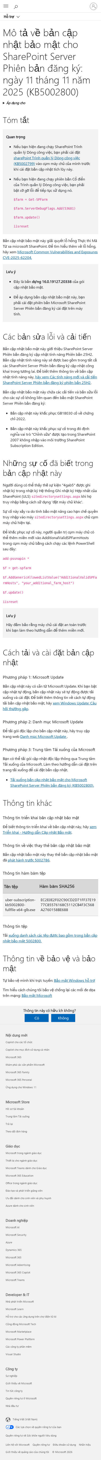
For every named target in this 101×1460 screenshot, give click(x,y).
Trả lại (9, 1124)
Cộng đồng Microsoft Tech (21, 1324)
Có (37, 1017)
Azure (9, 1242)
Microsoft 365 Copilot (18, 1272)
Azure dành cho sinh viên (20, 1205)
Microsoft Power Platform (20, 1339)
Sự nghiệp (11, 1376)
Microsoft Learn (14, 1309)
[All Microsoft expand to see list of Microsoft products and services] (6, 6)
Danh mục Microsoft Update (43, 736)
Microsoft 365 (13, 1057)
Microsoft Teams (15, 1280)
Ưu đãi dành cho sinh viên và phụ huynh (28, 1198)
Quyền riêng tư (41, 1444)
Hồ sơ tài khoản (15, 1109)
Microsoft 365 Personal (19, 1079)
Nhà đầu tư (12, 1406)
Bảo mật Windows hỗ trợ (74, 980)
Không (63, 1017)
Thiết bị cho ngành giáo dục (21, 1160)
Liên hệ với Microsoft (18, 1444)
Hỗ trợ (9, 16)
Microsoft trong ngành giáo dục (24, 1153)
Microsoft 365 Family (17, 1072)
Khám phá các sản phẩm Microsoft (25, 1064)
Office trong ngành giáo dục (21, 1183)
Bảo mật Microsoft (37, 995)
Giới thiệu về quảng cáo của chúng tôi (27, 1452)
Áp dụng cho (15, 103)
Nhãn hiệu (85, 1444)
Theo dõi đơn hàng (16, 1131)
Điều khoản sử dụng (64, 1444)
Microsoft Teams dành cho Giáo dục (26, 1168)
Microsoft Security (16, 1235)
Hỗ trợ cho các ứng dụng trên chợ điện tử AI (31, 1316)
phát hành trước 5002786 (29, 859)
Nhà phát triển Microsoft (20, 1301)
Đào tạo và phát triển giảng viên (24, 1190)
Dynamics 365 (14, 1250)
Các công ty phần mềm (18, 1346)
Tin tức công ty (14, 1391)
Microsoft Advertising (18, 1265)
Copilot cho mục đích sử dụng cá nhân (27, 1049)
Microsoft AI (12, 1227)
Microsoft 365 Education (19, 1175)
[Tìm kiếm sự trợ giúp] (16, 6)
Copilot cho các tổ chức (19, 1042)
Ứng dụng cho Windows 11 (21, 1087)
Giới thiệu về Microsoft (19, 1383)
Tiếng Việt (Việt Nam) (25, 1419)
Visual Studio (13, 1354)
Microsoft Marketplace (18, 1331)
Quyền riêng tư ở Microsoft (21, 1398)
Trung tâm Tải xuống (17, 1116)
